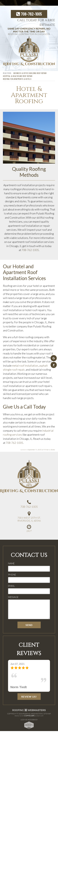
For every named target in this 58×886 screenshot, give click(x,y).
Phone (12, 574)
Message (13, 597)
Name (11, 563)
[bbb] (54, 364)
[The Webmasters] (29, 711)
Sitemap (47, 714)
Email (11, 585)
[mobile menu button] (29, 3)
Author (53, 450)
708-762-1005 (31, 13)
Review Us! (29, 696)
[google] (54, 358)
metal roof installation (25, 365)
